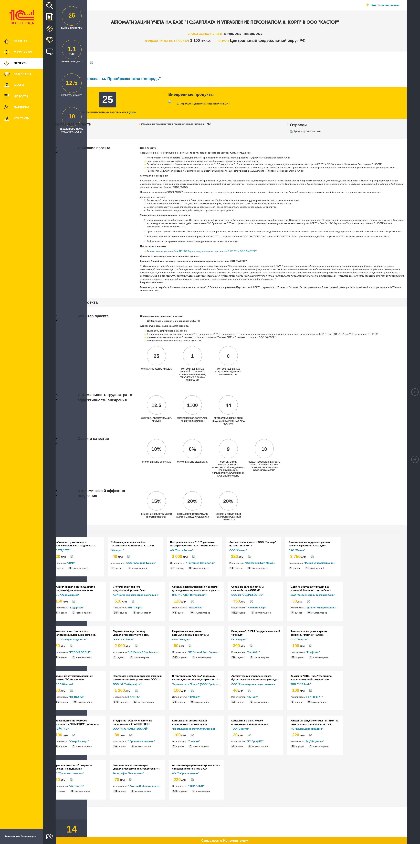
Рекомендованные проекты (49, 28)
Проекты (20, 63)
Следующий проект (415, 459)
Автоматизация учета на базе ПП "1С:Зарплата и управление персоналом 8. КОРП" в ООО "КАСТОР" (202, 251)
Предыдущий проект (415, 392)
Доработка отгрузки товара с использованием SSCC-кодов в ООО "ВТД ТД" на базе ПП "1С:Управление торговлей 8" (74, 544)
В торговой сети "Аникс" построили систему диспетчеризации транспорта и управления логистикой (196, 678)
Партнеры (21, 107)
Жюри (19, 85)
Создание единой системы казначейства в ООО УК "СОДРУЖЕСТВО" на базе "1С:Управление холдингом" (248, 588)
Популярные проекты (49, 40)
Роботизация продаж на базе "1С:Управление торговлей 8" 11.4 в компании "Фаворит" (132, 544)
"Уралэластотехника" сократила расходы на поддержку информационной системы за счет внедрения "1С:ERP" (74, 767)
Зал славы (22, 74)
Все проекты (49, 17)
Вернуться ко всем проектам (385, 4)
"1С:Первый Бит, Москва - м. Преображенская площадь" (105, 78)
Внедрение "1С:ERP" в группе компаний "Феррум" (255, 633)
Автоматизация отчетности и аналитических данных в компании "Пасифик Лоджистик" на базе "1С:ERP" (78, 633)
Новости (21, 96)
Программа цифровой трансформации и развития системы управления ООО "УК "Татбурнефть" (137, 678)
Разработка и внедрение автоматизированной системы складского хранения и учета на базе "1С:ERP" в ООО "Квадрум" (194, 633)
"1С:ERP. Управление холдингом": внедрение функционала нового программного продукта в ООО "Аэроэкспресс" (74, 588)
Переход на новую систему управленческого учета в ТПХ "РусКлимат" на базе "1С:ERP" (131, 633)
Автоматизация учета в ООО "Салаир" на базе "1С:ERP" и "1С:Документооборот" (252, 544)
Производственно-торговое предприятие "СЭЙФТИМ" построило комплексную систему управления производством (76, 722)
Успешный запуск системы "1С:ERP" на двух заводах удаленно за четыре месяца (314, 722)
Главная (20, 41)
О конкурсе (23, 52)
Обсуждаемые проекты (49, 51)
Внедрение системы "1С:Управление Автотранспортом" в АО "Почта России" (194, 544)
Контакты (22, 118)
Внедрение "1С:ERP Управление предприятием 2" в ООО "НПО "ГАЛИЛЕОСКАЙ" (132, 722)
